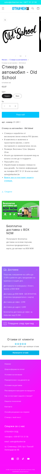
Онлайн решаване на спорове (17, 412)
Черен (7, 96)
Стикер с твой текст (13, 417)
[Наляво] (15, 56)
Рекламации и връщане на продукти (20, 391)
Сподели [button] (8, 192)
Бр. (3, 101)
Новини (8, 364)
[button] (3, 8)
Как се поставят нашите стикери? (18, 396)
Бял (17, 96)
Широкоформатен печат (15, 369)
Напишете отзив (20, 353)
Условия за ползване (13, 375)
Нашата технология (13, 401)
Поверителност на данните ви (17, 380)
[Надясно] (25, 56)
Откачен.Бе (13, 469)
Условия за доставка (13, 385)
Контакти (8, 407)
